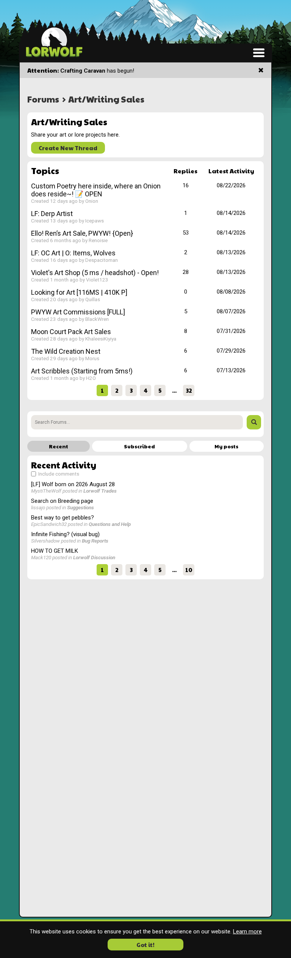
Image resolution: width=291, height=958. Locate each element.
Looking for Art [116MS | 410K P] (79, 292)
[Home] (54, 41)
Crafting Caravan (82, 70)
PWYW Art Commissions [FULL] (78, 312)
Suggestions (80, 507)
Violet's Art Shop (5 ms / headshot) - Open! (95, 273)
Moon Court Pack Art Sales (71, 332)
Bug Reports (95, 541)
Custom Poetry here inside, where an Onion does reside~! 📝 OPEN (96, 190)
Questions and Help (110, 524)
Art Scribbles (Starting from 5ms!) (82, 371)
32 (189, 390)
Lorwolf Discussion (94, 557)
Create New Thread (68, 148)
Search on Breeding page (62, 501)
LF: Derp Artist (52, 214)
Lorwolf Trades (100, 491)
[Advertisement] (145, 636)
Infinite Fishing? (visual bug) (65, 534)
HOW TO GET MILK (54, 550)
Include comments (58, 474)
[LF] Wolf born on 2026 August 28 (73, 484)
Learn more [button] (247, 931)
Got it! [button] (145, 945)
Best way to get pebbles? (62, 517)
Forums (43, 99)
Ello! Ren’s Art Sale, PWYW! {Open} (82, 233)
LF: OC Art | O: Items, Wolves (73, 253)
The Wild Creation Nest (65, 351)
